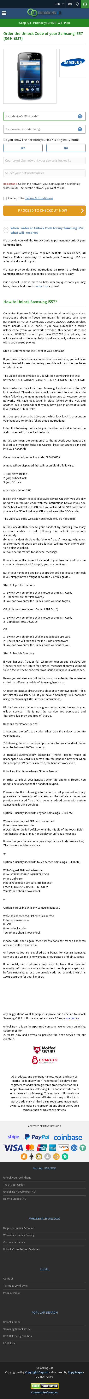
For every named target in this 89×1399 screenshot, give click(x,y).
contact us (41, 286)
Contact (8, 1279)
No (66, 148)
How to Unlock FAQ (14, 1199)
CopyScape (75, 1372)
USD (57, 4)
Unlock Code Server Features (21, 1249)
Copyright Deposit (37, 1372)
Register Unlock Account (18, 1228)
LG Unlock (9, 1343)
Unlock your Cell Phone (17, 1178)
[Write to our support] (70, 4)
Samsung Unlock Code (17, 1329)
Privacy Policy (11, 1293)
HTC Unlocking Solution (17, 1336)
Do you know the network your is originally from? (41, 140)
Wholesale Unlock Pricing (18, 1235)
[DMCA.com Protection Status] (44, 1386)
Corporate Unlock (14, 1242)
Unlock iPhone (12, 1322)
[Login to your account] (85, 4)
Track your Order (14, 1185)
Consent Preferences (44, 1392)
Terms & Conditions (39, 198)
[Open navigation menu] (4, 14)
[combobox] (44, 160)
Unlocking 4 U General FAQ (19, 1192)
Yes (22, 148)
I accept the (30, 198)
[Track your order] (77, 4)
